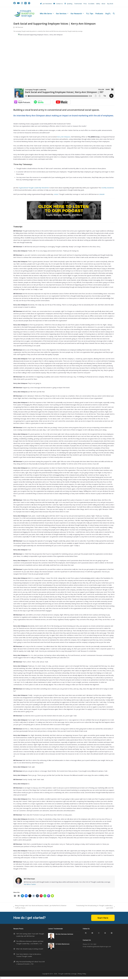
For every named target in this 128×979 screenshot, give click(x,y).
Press (85, 4)
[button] (114, 13)
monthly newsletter (107, 188)
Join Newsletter (47, 4)
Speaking (69, 4)
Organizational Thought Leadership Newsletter (34, 188)
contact (56, 194)
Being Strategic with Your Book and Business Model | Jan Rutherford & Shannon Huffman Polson (39, 907)
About (104, 4)
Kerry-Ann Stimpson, (63, 137)
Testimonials (78, 4)
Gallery (98, 4)
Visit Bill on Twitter (30, 884)
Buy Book (110, 4)
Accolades (91, 4)
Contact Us (59, 4)
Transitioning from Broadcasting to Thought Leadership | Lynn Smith (93, 907)
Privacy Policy (82, 974)
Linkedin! (101, 194)
